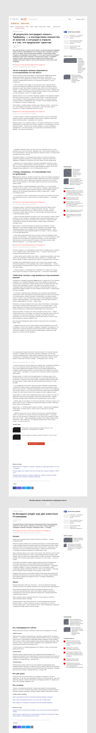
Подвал (48, 26)
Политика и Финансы (19, 26)
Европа (31, 26)
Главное (12, 26)
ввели (32, 304)
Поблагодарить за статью (37, 443)
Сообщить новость (80, 19)
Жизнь (27, 26)
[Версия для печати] (32, 488)
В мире (36, 26)
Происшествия (42, 26)
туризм (14, 483)
